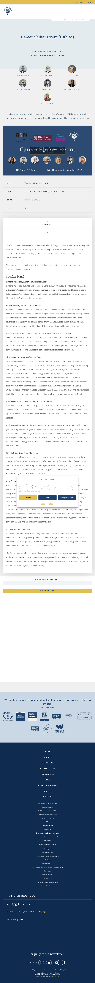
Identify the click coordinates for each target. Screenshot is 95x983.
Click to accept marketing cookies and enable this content (47, 150)
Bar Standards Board (52, 973)
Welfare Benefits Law (47, 886)
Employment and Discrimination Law (47, 833)
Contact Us (48, 224)
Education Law (47, 829)
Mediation (47, 860)
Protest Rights (47, 878)
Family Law (47, 840)
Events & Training (47, 786)
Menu (89, 11)
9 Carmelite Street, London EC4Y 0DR (26, 912)
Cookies (43, 503)
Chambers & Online (32, 200)
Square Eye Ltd (54, 976)
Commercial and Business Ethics (47, 814)
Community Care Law (47, 818)
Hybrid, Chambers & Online (47, 55)
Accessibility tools (85, 2)
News (47, 780)
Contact (47, 797)
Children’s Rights (47, 807)
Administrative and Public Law (47, 803)
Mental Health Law (47, 863)
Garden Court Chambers (7, 11)
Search (78, 11)
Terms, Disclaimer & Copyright (59, 970)
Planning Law (47, 871)
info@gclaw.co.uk (18, 904)
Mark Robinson (61, 249)
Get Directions (48, 591)
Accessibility (31, 970)
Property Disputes (47, 875)
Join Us (47, 791)
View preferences (66, 498)
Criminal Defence (47, 825)
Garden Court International (47, 844)
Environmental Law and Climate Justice (47, 837)
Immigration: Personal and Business (48, 856)
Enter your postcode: (46, 580)
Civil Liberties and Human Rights (47, 811)
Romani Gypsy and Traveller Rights (47, 882)
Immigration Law (47, 852)
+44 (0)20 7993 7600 (84, 11)
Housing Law (48, 849)
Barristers (47, 763)
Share (47, 235)
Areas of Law (47, 774)
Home (47, 751)
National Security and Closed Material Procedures (47, 867)
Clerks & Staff (47, 768)
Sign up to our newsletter (47, 954)
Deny (48, 498)
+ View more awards (47, 707)
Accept (28, 498)
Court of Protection (47, 822)
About (47, 757)
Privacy (51, 503)
